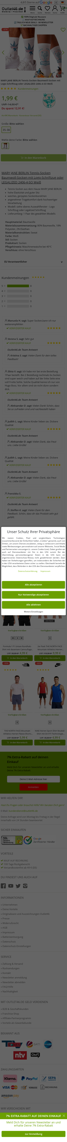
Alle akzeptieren (33, 584)
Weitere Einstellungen (33, 611)
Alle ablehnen (33, 604)
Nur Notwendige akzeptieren (33, 594)
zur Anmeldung (33, 1133)
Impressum (45, 571)
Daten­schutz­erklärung (28, 571)
